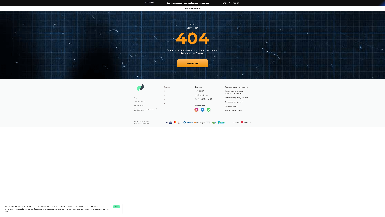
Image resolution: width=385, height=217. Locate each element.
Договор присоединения (234, 102)
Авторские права (231, 106)
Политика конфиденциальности (236, 98)
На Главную (192, 63)
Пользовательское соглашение (236, 87)
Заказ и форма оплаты (233, 110)
